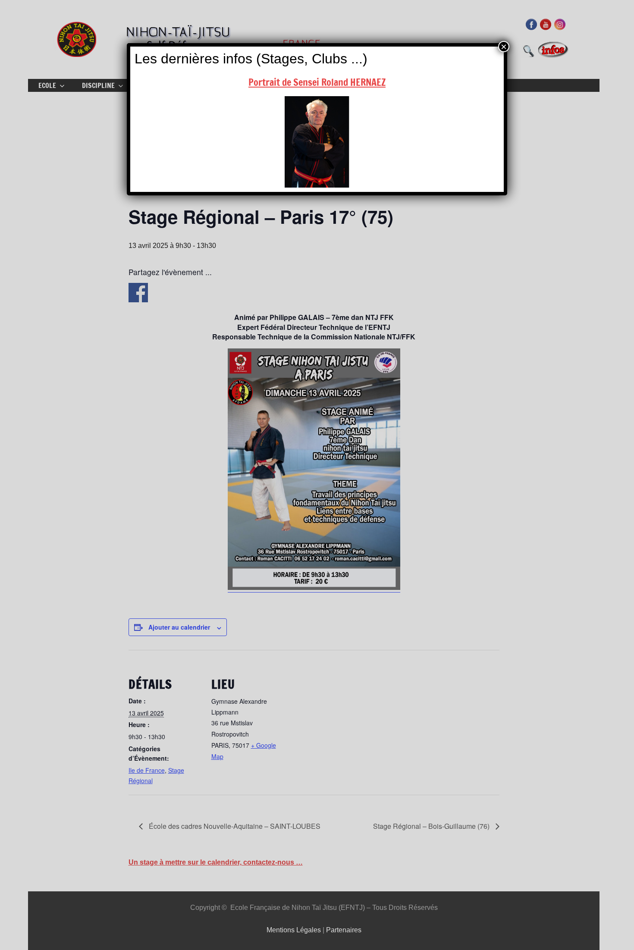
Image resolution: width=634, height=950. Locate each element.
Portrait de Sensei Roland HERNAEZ (317, 82)
